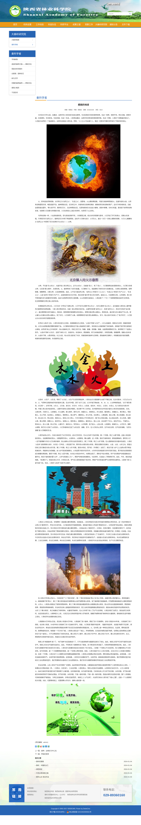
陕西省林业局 (59, 791)
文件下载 (126, 24)
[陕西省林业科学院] (55, 11)
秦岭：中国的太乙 (42, 765)
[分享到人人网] (46, 746)
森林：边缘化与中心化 (49, 751)
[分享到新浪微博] (41, 746)
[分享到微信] (38, 746)
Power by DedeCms (83, 808)
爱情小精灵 (15, 88)
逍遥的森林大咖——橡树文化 (22, 64)
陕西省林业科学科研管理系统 (77, 794)
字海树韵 (15, 59)
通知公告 (114, 24)
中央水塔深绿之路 (42, 773)
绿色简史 (39, 769)
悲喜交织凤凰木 (17, 69)
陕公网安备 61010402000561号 (80, 812)
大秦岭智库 (15, 40)
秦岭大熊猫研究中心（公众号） (55, 794)
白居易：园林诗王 (18, 73)
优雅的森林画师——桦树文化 (22, 83)
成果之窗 (77, 24)
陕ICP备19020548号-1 (57, 812)
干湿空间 (15, 92)
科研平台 (64, 24)
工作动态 (40, 24)
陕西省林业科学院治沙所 (53, 798)
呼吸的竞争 (45, 754)
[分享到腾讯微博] (44, 746)
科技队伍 (52, 24)
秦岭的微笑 (40, 761)
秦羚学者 (15, 44)
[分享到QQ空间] (49, 746)
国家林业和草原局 (71, 791)
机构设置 (27, 24)
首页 (15, 24)
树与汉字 (15, 78)
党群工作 (89, 24)
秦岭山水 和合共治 (42, 777)
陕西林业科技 (49, 791)
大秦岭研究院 (101, 24)
